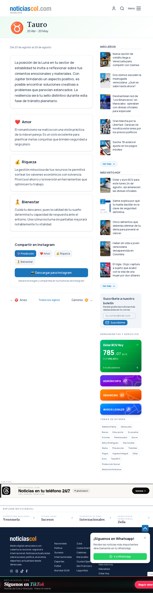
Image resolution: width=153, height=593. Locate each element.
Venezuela (126, 426)
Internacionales (63, 557)
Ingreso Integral (120, 453)
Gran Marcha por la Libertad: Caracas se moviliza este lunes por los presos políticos (127, 126)
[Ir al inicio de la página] (145, 528)
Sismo (105, 448)
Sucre (135, 437)
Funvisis (106, 437)
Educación (118, 432)
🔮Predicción (25, 253)
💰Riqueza (63, 253)
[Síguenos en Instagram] (11, 571)
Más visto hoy (106, 564)
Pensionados (120, 437)
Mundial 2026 (62, 570)
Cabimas (81, 552)
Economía (133, 432)
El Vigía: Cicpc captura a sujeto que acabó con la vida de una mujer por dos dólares (126, 269)
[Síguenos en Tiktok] (22, 571)
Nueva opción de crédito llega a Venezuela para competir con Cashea (126, 59)
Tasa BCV (115, 458)
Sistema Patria (109, 426)
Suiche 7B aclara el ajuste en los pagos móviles (125, 145)
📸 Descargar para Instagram (51, 273)
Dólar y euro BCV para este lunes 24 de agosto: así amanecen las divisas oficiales (126, 185)
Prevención (118, 448)
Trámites (132, 448)
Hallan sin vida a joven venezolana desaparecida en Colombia (126, 248)
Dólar (135, 453)
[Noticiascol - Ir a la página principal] (30, 8)
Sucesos (58, 552)
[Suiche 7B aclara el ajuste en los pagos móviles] (105, 147)
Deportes (59, 561)
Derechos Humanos (111, 469)
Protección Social (111, 464)
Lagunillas (82, 570)
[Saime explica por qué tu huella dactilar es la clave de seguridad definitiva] (105, 206)
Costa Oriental (84, 548)
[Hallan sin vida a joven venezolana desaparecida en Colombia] (105, 248)
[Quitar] (145, 538)
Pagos (105, 453)
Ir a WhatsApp (122, 556)
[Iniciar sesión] (114, 8)
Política (58, 548)
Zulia (79, 543)
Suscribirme (118, 322)
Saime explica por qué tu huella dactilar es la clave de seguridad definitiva (126, 206)
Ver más (107, 164)
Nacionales (128, 442)
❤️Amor (45, 253)
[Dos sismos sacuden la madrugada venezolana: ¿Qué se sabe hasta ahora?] (105, 80)
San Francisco (84, 566)
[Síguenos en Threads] (16, 571)
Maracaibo (82, 557)
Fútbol (57, 566)
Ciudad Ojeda (84, 561)
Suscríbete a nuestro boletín (119, 301)
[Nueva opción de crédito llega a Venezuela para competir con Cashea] (105, 59)
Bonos (105, 432)
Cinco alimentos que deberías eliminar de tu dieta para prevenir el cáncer (127, 227)
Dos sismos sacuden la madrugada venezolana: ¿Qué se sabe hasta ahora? (127, 80)
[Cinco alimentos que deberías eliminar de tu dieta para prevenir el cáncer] (105, 227)
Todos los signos (49, 300)
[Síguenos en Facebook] (27, 571)
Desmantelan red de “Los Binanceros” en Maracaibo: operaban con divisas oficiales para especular (126, 103)
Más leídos (104, 569)
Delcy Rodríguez (110, 442)
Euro (104, 458)
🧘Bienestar (25, 261)
